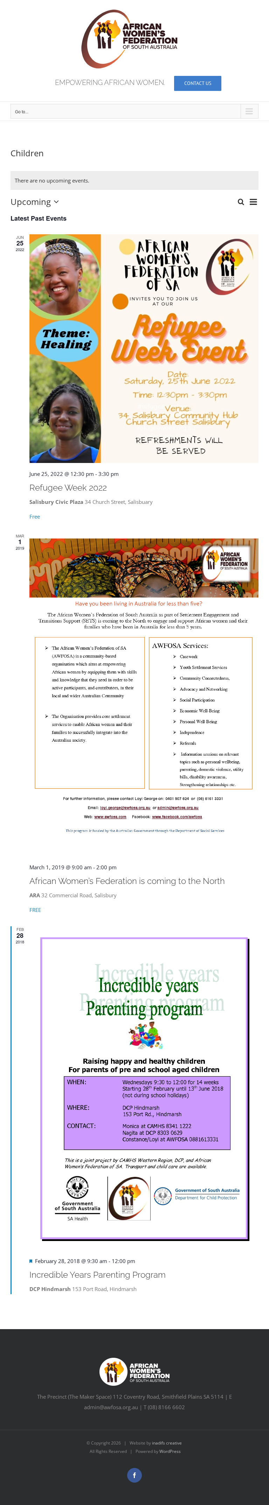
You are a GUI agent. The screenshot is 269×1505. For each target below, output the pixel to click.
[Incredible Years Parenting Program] (143, 1088)
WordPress (170, 1451)
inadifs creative (167, 1443)
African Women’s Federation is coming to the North (127, 881)
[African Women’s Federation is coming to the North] (143, 694)
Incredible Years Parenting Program (97, 1275)
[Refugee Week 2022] (143, 348)
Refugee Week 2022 (68, 488)
